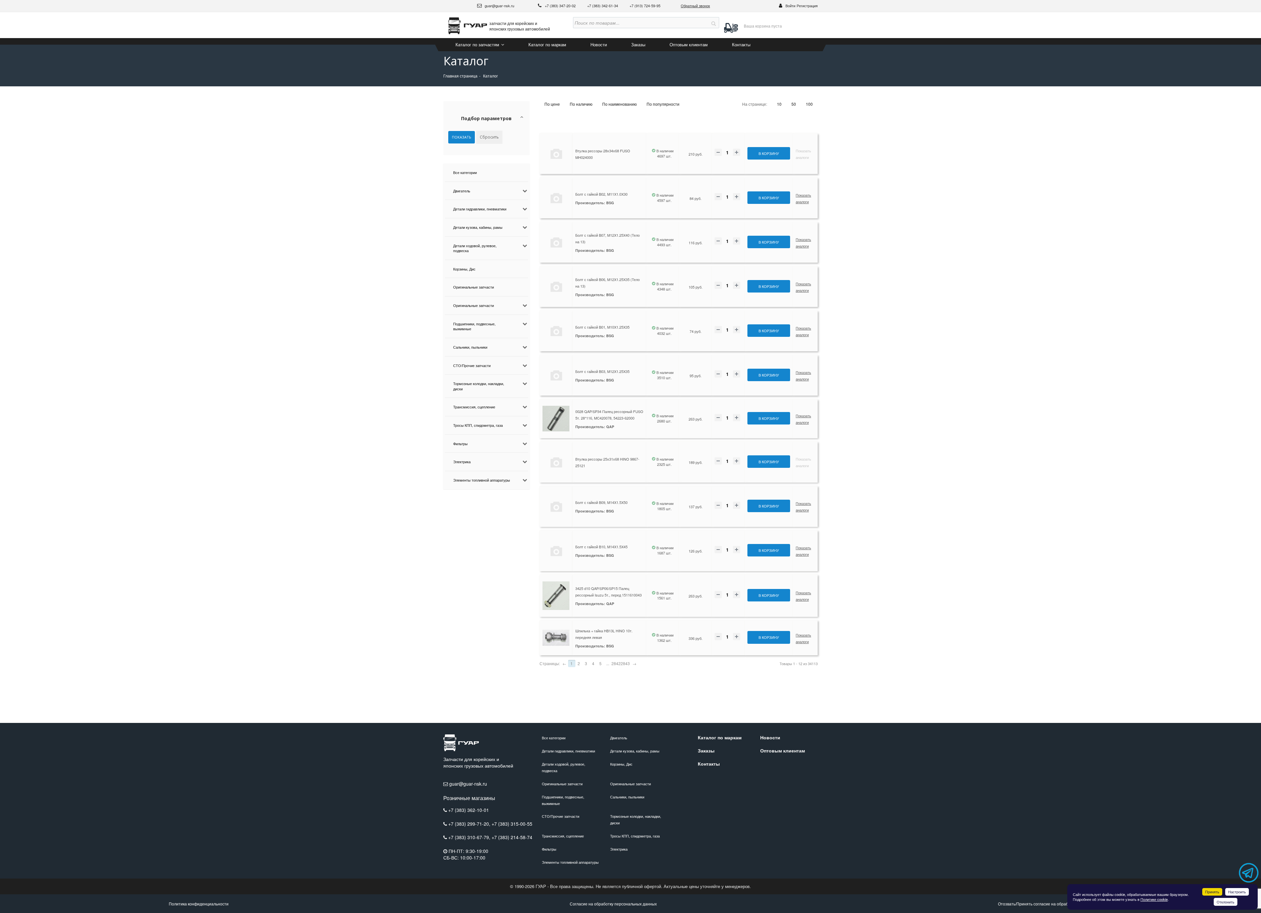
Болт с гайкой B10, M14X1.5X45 (601, 546)
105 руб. (695, 287)
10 (779, 104)
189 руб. (695, 462)
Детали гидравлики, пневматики (479, 208)
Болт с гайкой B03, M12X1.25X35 (602, 371)
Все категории (465, 172)
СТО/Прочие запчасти (472, 365)
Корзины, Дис (464, 269)
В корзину (769, 153)
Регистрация (807, 5)
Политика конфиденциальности (199, 903)
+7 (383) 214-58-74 (512, 837)
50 (793, 104)
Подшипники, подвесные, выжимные (474, 326)
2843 (625, 663)
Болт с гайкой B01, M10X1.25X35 (602, 327)
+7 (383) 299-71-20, (470, 823)
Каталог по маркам (547, 44)
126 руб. (695, 551)
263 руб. (695, 419)
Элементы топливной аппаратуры (481, 480)
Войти (790, 5)
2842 (616, 663)
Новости (598, 44)
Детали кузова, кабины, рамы (477, 227)
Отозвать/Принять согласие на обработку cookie (1043, 903)
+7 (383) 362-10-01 (468, 810)
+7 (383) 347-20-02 (561, 5)
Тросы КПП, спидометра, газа (478, 425)
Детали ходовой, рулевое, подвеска (475, 248)
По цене (552, 104)
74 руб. (695, 331)
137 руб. (695, 506)
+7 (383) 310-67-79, (470, 837)
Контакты (741, 44)
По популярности (663, 104)
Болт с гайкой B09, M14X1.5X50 (601, 502)
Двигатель (461, 190)
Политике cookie (1154, 899)
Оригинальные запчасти (473, 287)
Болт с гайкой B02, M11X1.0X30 (601, 194)
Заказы (638, 44)
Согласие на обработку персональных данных (613, 903)
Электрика (462, 461)
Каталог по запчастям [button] (477, 44)
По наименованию (619, 104)
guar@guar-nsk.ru (499, 5)
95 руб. (695, 375)
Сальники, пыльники (470, 347)
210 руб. (695, 154)
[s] (713, 22)
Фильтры (460, 443)
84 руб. (695, 198)
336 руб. (695, 638)
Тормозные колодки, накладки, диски (478, 386)
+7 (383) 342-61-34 (603, 5)
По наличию (581, 104)
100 (809, 104)
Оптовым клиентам (689, 44)
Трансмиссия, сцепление (474, 406)
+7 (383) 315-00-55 (512, 823)
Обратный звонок (695, 5)
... (607, 663)
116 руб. (695, 242)
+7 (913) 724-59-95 (645, 5)
